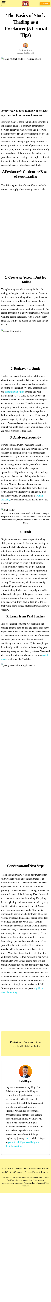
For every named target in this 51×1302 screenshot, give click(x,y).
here (27, 1138)
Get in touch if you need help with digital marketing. (25, 1044)
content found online (14, 391)
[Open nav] (3, 3)
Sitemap (44, 1172)
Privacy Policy (31, 1172)
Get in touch (44, 3)
